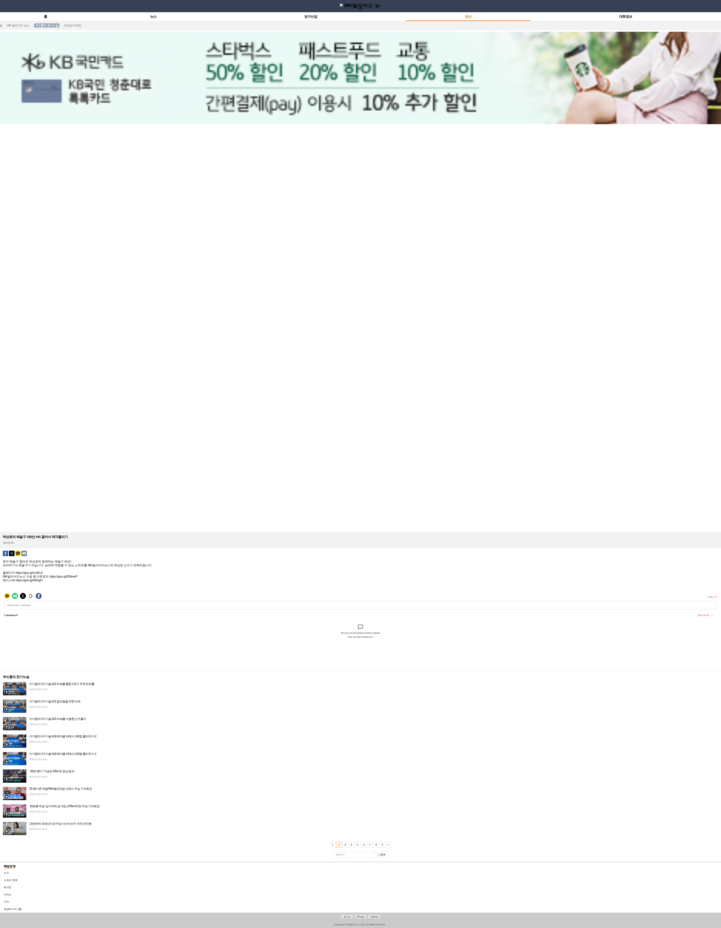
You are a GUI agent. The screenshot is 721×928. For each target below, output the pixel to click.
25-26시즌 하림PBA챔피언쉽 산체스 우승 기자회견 (60, 788)
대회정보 (625, 16)
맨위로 (715, 919)
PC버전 (360, 916)
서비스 (362, 894)
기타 (362, 901)
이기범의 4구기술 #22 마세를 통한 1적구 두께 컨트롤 (61, 684)
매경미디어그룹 (13, 909)
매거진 (362, 887)
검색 (382, 854)
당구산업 (310, 16)
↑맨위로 (374, 916)
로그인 (347, 916)
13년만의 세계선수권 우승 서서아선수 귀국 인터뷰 (60, 823)
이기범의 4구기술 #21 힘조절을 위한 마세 (54, 701)
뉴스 (153, 16)
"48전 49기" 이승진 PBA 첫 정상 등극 (51, 771)
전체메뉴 (4, 6)
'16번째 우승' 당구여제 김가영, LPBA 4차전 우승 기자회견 (64, 806)
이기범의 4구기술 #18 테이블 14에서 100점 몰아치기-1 (62, 753)
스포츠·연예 (362, 880)
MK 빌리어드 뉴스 (18, 25)
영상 (468, 16)
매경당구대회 (72, 25)
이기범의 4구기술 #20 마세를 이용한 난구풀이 (57, 718)
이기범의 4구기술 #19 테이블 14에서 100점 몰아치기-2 (62, 736)
